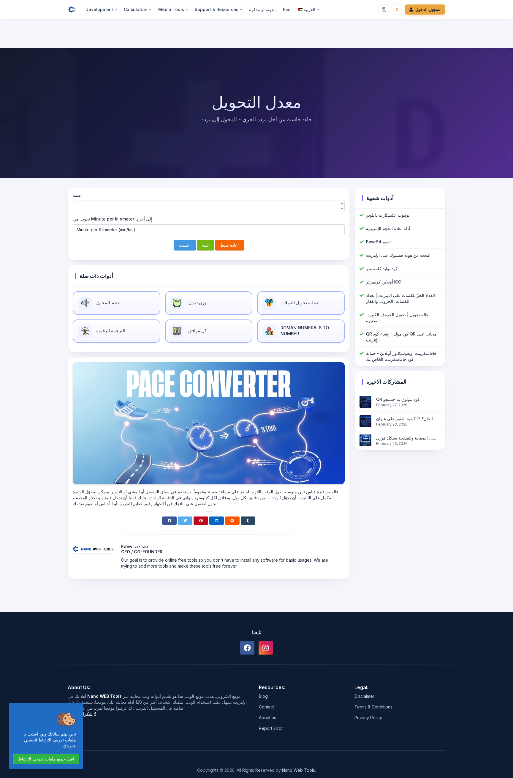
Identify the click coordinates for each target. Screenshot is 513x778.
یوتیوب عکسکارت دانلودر (387, 215)
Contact (266, 706)
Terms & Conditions (373, 706)
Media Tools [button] (171, 9)
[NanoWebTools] (75, 9)
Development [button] (99, 9)
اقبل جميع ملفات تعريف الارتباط (46, 758)
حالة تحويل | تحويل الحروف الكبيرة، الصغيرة (397, 317)
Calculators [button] (136, 9)
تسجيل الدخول (428, 9)
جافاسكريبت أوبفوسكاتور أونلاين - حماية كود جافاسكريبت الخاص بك (401, 356)
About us (267, 717)
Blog (263, 696)
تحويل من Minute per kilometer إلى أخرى (112, 218)
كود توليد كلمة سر (382, 268)
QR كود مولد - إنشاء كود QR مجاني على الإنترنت (401, 336)
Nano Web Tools (298, 770)
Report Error (271, 728)
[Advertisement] (256, 34)
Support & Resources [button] (216, 9)
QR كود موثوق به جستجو (397, 399)
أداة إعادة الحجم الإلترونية (388, 228)
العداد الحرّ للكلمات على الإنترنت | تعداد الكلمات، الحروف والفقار (400, 298)
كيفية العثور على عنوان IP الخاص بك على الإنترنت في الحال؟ (408, 418)
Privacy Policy (368, 717)
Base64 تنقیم (378, 241)
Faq (287, 9)
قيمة (77, 195)
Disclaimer (364, 696)
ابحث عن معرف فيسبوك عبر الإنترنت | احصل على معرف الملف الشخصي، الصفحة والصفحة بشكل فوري (408, 437)
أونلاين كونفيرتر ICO (383, 281)
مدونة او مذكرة (262, 9)
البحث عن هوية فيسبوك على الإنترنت (398, 255)
